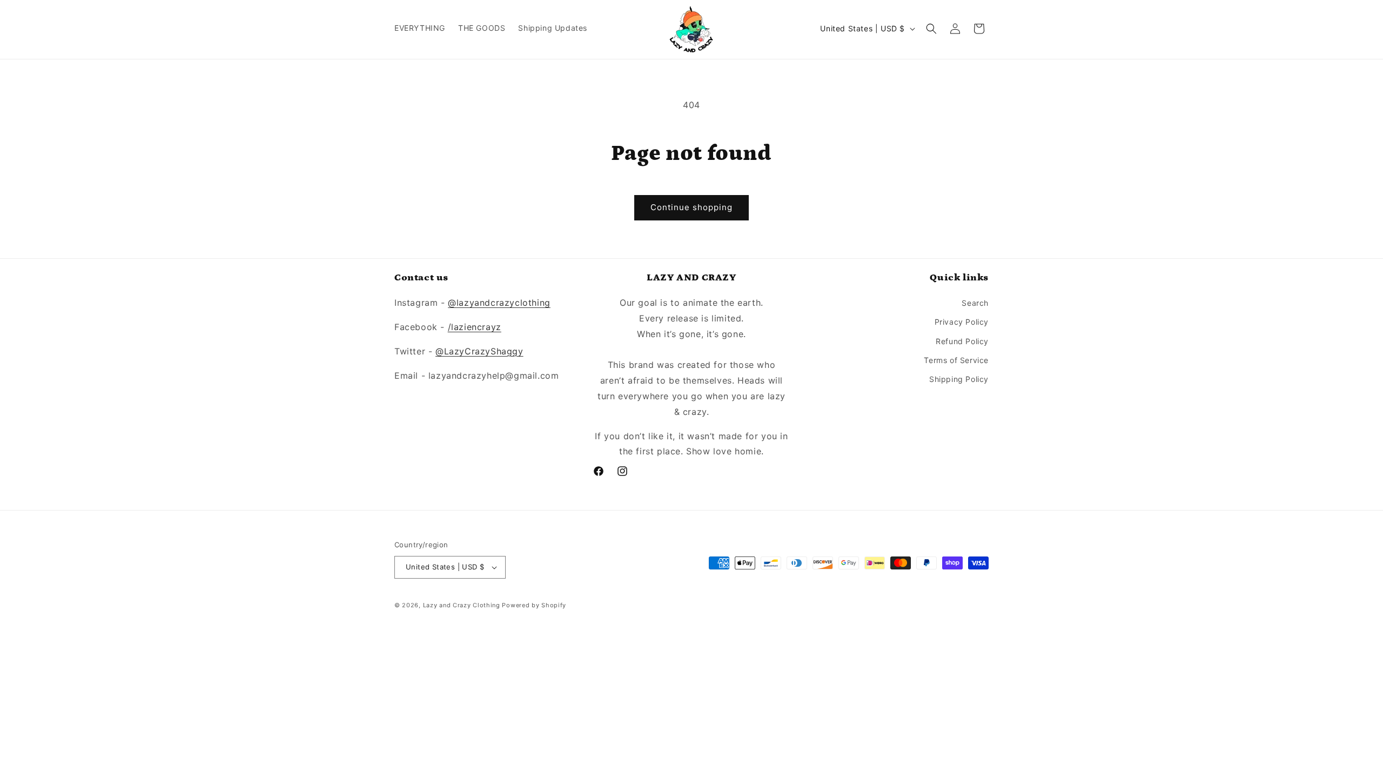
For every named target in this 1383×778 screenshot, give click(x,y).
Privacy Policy (962, 321)
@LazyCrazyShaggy (479, 351)
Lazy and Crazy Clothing (461, 605)
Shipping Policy (959, 379)
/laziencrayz (474, 326)
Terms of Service (956, 360)
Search (975, 302)
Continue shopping (691, 207)
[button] (931, 29)
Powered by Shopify (534, 605)
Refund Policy (962, 341)
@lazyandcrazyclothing (499, 302)
